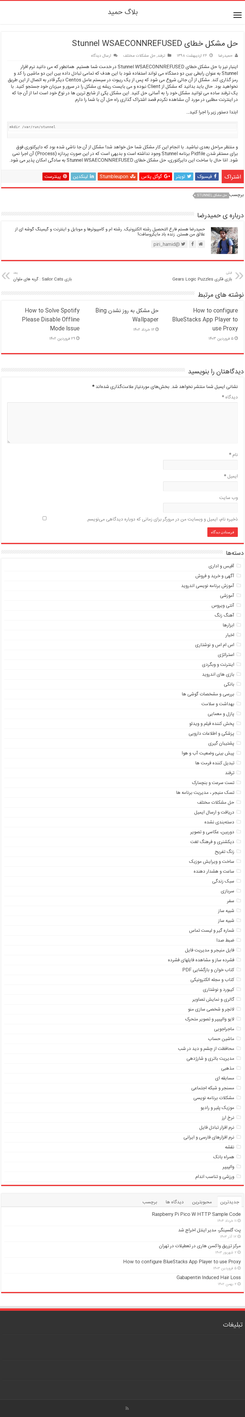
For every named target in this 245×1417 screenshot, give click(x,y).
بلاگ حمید (123, 12)
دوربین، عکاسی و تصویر (212, 832)
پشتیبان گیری (221, 743)
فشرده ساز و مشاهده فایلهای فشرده (201, 960)
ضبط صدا (225, 940)
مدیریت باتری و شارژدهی (210, 1058)
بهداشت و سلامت (217, 704)
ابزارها (228, 625)
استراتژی (226, 655)
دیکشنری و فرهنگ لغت (212, 842)
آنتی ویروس (223, 605)
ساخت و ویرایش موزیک (211, 861)
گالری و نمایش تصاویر (213, 999)
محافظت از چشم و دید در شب (206, 1049)
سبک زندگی (223, 881)
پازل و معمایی (221, 714)
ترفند (161, 56)
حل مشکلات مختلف (139, 56)
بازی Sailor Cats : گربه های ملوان (42, 276)
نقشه (229, 1147)
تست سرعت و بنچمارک (213, 783)
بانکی (229, 684)
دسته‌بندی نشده (219, 822)
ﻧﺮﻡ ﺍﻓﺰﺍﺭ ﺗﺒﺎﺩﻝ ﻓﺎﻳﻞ (216, 1127)
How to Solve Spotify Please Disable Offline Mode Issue (50, 319)
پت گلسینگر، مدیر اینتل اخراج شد (209, 1230)
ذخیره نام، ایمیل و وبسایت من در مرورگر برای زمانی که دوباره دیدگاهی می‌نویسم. (162, 519)
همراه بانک (223, 1157)
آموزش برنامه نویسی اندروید (207, 586)
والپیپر (228, 1167)
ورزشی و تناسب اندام (214, 1177)
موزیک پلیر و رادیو (217, 1108)
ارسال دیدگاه (101, 56)
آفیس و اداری (221, 566)
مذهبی (227, 1068)
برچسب (150, 1202)
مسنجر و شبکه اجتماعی (212, 1088)
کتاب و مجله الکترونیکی (212, 980)
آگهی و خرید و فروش (214, 576)
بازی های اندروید (218, 674)
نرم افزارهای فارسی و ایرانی (208, 1137)
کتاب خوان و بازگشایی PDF (208, 970)
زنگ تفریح (224, 852)
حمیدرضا (225, 56)
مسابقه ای (224, 1078)
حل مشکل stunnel (212, 195)
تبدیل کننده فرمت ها (214, 763)
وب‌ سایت (228, 498)
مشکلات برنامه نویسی (213, 1098)
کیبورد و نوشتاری (218, 990)
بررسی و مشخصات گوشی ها (208, 694)
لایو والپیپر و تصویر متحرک (209, 1019)
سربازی (227, 891)
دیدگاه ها (175, 1202)
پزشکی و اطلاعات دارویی (211, 733)
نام (233, 455)
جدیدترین (229, 1202)
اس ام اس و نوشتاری (214, 645)
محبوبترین (202, 1202)
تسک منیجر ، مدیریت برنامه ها (205, 793)
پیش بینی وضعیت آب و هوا (208, 753)
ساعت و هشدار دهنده (214, 871)
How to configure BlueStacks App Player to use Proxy (205, 319)
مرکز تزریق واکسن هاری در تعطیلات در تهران (200, 1246)
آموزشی (227, 596)
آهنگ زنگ (224, 615)
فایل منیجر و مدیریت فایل (209, 950)
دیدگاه (230, 397)
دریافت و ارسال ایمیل (214, 812)
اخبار (230, 635)
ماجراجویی (224, 1029)
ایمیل (231, 476)
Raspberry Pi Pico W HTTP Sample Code (196, 1214)
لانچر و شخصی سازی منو (211, 1009)
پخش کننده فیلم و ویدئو (211, 724)
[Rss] (127, 1408)
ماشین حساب (221, 1039)
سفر (230, 901)
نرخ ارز (228, 1118)
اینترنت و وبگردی (218, 665)
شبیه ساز (226, 911)
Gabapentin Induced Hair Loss (209, 1278)
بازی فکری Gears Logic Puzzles (202, 276)
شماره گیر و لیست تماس (211, 930)
